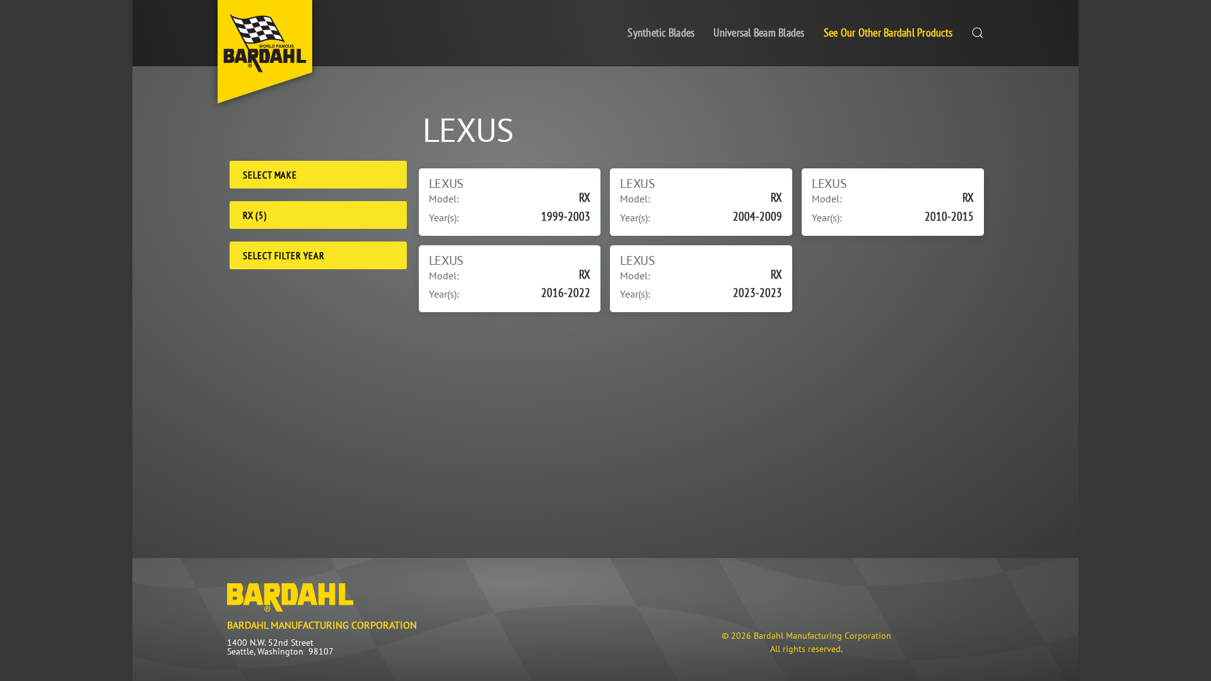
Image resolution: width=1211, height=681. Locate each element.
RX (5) (255, 215)
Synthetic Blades (661, 32)
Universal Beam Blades (758, 32)
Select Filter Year (283, 255)
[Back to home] (265, 51)
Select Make (270, 174)
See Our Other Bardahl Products (888, 32)
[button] (977, 33)
